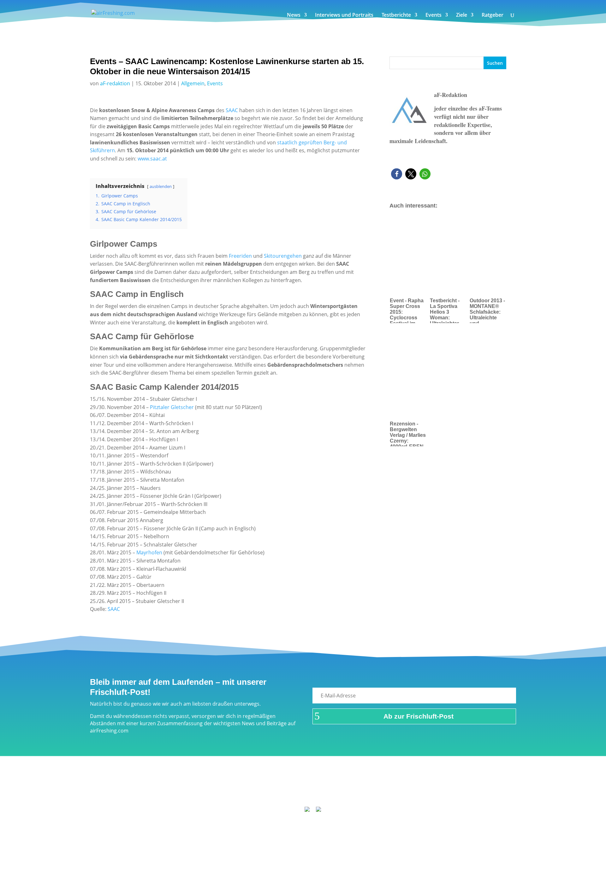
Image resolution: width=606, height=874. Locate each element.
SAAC (232, 110)
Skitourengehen (283, 255)
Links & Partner (185, 791)
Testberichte (396, 15)
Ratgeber (492, 15)
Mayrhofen (149, 552)
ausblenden (161, 186)
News (293, 15)
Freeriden (240, 255)
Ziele (461, 15)
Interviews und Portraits (344, 15)
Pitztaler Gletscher (172, 407)
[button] (396, 173)
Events (433, 15)
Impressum (223, 791)
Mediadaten (374, 791)
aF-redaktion (115, 83)
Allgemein (193, 83)
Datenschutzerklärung (327, 791)
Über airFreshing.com (269, 791)
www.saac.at (152, 158)
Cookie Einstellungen (420, 791)
